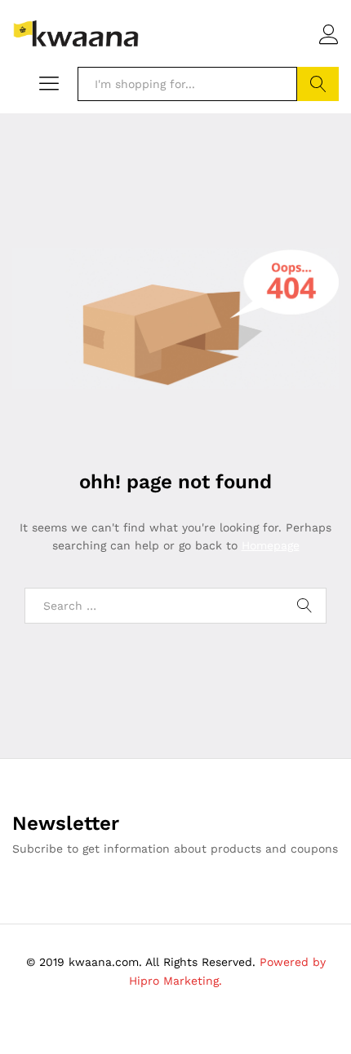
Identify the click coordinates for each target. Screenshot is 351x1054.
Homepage (271, 545)
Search (318, 84)
